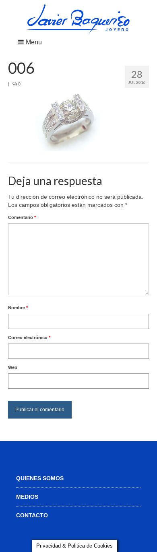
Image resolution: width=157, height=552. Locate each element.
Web (12, 367)
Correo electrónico (29, 337)
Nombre (18, 307)
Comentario (22, 217)
